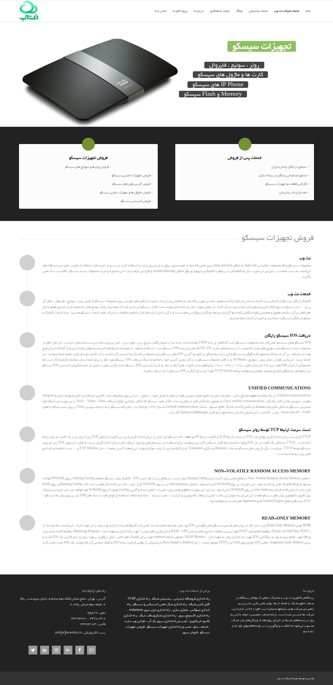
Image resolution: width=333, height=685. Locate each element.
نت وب (280, 678)
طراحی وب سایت (134, 621)
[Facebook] (266, 678)
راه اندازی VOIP (139, 598)
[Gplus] (258, 678)
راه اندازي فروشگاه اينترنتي (192, 598)
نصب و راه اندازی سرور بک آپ (167, 621)
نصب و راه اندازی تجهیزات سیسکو (169, 626)
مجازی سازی (180, 609)
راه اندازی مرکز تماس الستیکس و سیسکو (160, 604)
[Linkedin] (273, 678)
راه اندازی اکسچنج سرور (194, 615)
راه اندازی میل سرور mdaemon (149, 609)
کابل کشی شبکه (199, 604)
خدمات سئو (201, 626)
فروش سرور (190, 632)
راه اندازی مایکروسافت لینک (157, 615)
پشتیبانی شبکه (161, 598)
